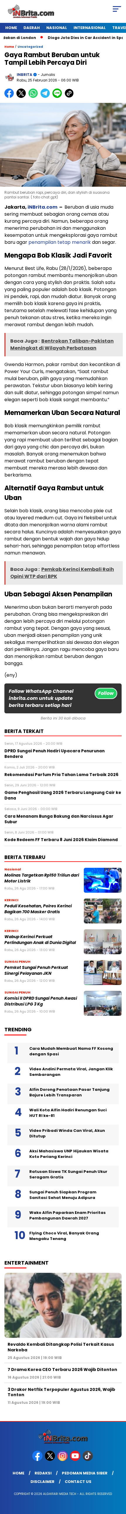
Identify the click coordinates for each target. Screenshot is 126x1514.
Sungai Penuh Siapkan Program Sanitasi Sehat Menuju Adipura (62, 1195)
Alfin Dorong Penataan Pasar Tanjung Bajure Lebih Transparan (69, 1092)
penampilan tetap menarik (59, 242)
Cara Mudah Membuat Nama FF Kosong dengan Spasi (71, 1051)
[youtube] (75, 1459)
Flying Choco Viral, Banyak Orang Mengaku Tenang (64, 1236)
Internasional (90, 27)
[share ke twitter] (22, 96)
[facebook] (38, 1459)
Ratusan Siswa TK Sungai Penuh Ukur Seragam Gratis (68, 1174)
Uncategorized (30, 47)
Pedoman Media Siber (85, 1473)
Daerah (31, 27)
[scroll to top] (117, 1480)
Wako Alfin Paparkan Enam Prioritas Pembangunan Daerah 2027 (67, 1215)
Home (11, 27)
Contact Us (78, 1481)
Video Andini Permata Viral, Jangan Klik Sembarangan (71, 1072)
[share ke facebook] (10, 96)
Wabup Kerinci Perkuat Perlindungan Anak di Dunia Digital (40, 939)
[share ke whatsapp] (34, 96)
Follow (106, 693)
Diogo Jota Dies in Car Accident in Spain (75, 37)
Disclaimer (42, 1481)
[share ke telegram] (45, 96)
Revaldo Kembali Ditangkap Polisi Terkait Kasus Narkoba (61, 1347)
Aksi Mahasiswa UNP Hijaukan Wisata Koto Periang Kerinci (68, 1154)
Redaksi (43, 1473)
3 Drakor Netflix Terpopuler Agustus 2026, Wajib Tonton (61, 1392)
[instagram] (63, 1459)
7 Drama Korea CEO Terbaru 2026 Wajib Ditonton (62, 1369)
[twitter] (50, 1459)
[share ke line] (58, 96)
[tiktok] (88, 1459)
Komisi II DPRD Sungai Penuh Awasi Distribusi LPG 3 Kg (40, 1001)
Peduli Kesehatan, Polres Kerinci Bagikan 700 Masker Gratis (38, 908)
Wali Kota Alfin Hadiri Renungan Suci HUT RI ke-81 (68, 1113)
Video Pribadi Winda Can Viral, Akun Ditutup (67, 1133)
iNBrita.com (42, 207)
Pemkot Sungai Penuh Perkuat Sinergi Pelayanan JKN (36, 970)
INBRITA (24, 74)
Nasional (56, 27)
